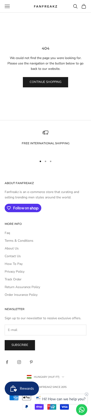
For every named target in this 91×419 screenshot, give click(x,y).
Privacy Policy (14, 271)
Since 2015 (59, 387)
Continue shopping (45, 82)
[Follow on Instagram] (19, 362)
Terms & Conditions (19, 240)
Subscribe (19, 345)
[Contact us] (81, 409)
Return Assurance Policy (22, 287)
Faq (7, 233)
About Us (12, 248)
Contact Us (13, 256)
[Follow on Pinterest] (31, 362)
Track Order (13, 279)
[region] (45, 141)
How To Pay (14, 264)
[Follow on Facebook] (7, 362)
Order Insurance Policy (21, 295)
